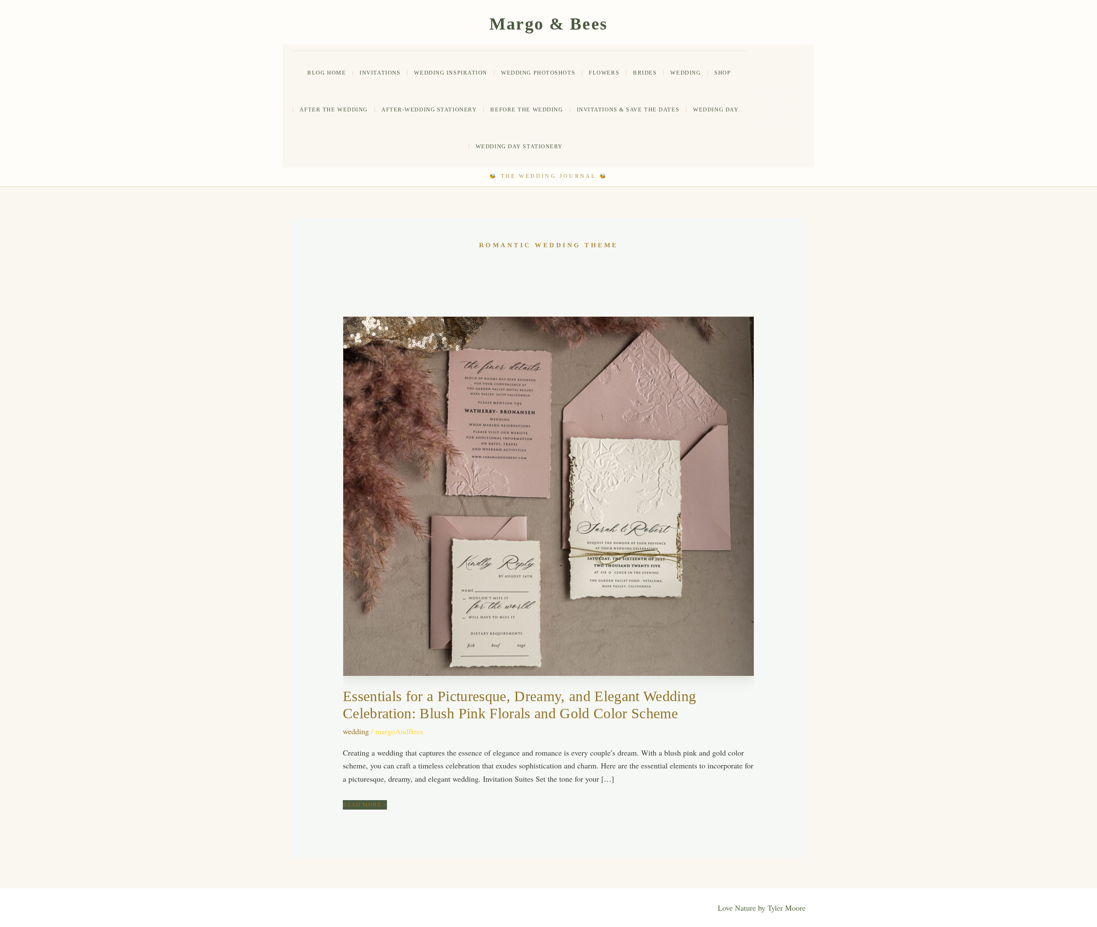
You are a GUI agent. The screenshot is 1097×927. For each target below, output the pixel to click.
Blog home (326, 72)
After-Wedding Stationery (429, 109)
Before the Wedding (526, 109)
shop (722, 72)
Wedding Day (715, 109)
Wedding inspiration (450, 72)
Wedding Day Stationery (519, 146)
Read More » (365, 805)
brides (644, 72)
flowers (604, 72)
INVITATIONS (380, 72)
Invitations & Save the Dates (628, 109)
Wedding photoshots (538, 72)
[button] (784, 108)
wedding (685, 72)
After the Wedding (334, 109)
